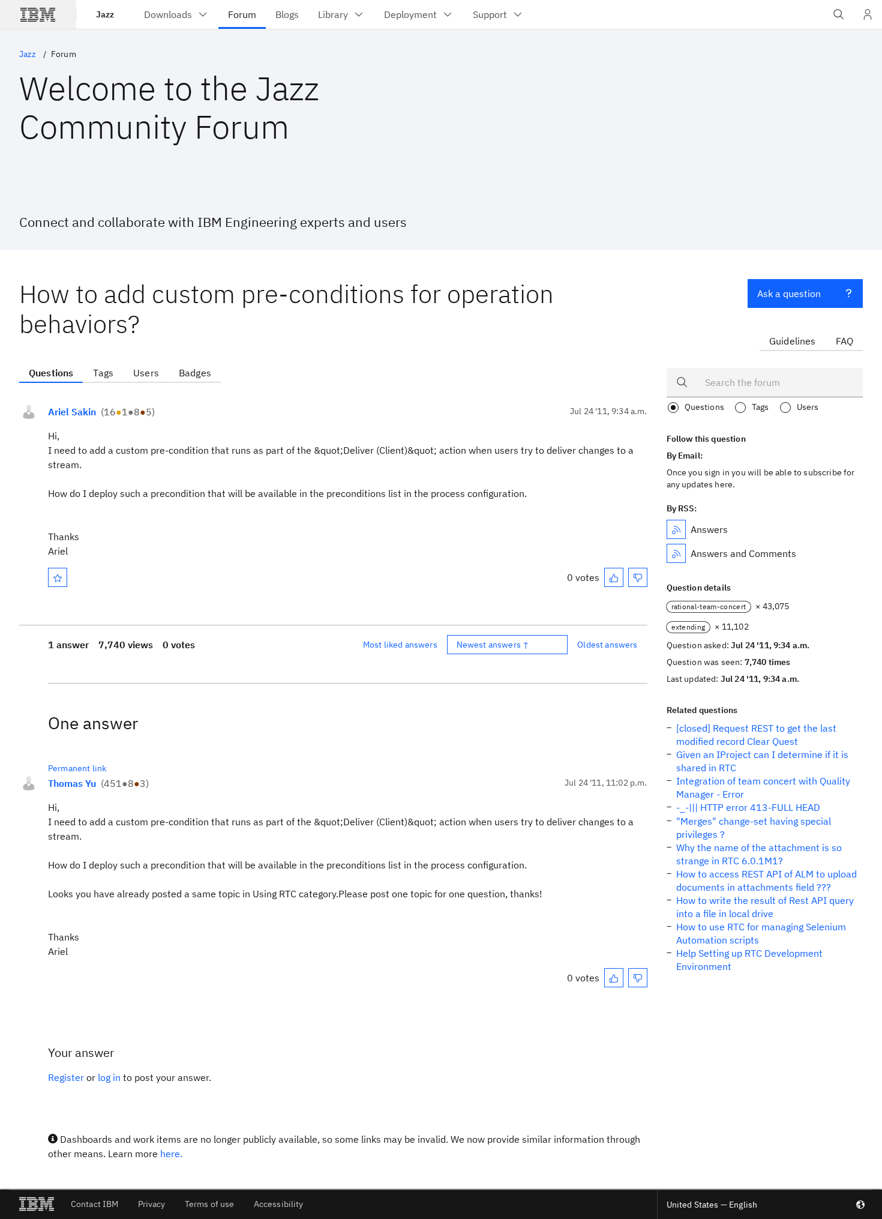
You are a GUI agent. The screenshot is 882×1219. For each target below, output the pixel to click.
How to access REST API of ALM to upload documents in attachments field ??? (766, 880)
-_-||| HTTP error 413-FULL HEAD (748, 807)
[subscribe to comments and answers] (676, 553)
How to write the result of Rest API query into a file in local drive (765, 907)
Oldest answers (607, 644)
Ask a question (789, 293)
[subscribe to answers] (676, 529)
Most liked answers (400, 644)
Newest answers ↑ (493, 644)
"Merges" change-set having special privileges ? (753, 827)
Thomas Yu (72, 783)
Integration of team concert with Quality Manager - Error (763, 787)
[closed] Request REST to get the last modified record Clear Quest (756, 734)
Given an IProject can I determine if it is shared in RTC (762, 761)
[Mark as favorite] (57, 577)
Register (66, 1077)
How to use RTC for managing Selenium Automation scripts (761, 933)
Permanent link (77, 768)
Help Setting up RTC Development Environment (749, 959)
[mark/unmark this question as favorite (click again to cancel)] (57, 577)
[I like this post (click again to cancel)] (613, 577)
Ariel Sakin (72, 412)
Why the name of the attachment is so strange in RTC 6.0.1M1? (759, 854)
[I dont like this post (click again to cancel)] (637, 577)
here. (171, 1154)
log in (109, 1077)
